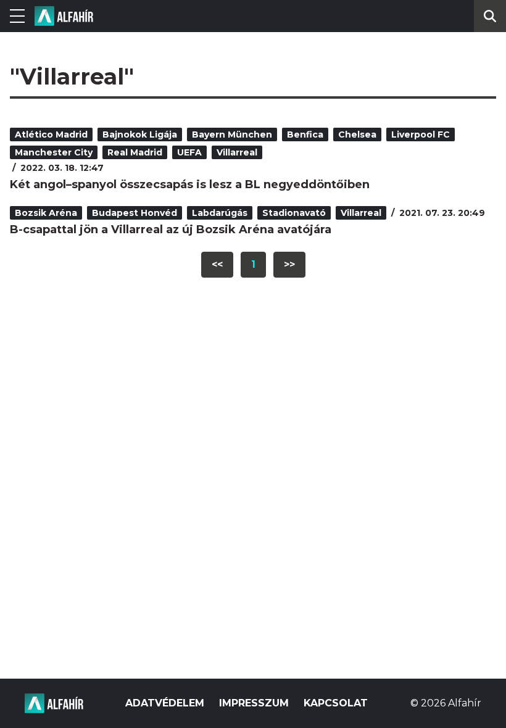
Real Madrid (134, 152)
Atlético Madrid (51, 134)
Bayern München (232, 134)
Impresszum (254, 703)
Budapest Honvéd (134, 212)
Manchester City (54, 152)
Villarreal (237, 152)
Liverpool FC (420, 134)
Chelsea (357, 134)
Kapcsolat (336, 703)
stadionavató (294, 212)
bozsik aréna (46, 212)
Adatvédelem (164, 703)
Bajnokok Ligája (139, 134)
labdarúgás (219, 212)
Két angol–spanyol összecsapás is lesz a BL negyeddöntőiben (190, 184)
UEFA (189, 152)
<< (217, 264)
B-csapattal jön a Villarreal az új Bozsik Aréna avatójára (170, 229)
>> (289, 264)
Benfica (305, 134)
